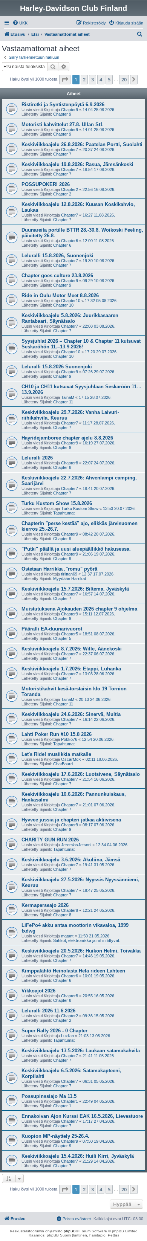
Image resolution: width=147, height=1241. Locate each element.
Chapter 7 (62, 154)
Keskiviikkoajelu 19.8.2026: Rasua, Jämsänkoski (77, 164)
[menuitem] (20, 22)
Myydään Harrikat (69, 578)
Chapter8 (69, 463)
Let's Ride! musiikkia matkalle (56, 754)
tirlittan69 (69, 574)
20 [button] (124, 79)
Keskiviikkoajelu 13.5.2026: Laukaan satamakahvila (80, 1050)
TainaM (67, 397)
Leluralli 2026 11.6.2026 (48, 1011)
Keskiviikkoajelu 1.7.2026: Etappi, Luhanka (71, 669)
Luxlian (67, 1035)
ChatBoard (63, 764)
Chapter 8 (62, 467)
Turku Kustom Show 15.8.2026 (56, 503)
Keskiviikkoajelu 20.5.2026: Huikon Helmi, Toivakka (81, 951)
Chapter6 (69, 240)
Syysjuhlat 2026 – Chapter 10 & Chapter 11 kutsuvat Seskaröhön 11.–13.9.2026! (81, 344)
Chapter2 (69, 189)
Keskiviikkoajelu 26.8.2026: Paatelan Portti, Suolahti (81, 144)
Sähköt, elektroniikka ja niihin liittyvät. (86, 940)
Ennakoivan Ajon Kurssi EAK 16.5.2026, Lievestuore (82, 1116)
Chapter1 (69, 1101)
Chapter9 (69, 109)
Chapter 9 (62, 114)
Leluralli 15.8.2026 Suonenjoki (56, 366)
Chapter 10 (63, 305)
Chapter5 (69, 634)
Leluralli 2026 (37, 458)
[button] (64, 79)
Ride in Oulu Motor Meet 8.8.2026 (60, 295)
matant (67, 936)
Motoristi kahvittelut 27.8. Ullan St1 (62, 124)
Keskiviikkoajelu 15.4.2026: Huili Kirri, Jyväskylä (77, 1156)
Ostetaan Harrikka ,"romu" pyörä (59, 569)
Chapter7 (69, 149)
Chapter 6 (62, 245)
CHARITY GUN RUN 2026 (50, 840)
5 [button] (109, 79)
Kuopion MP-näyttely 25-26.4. (55, 1136)
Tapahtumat (64, 513)
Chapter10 (70, 300)
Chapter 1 (62, 1106)
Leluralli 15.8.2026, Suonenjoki (57, 255)
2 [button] (84, 79)
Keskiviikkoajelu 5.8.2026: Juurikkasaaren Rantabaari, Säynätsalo (69, 318)
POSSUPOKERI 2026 (45, 184)
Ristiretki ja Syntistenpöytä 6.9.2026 (62, 104)
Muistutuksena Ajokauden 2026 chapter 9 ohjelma (79, 609)
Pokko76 (69, 739)
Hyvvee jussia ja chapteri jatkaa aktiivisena (71, 820)
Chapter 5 (62, 638)
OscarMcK (71, 759)
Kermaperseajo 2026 (45, 905)
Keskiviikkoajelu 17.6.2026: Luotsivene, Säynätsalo (80, 774)
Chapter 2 (62, 194)
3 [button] (92, 79)
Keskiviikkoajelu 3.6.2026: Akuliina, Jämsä (70, 859)
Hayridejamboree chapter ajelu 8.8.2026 (67, 438)
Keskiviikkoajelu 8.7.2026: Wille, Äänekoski (71, 649)
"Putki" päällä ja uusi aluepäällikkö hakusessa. (76, 549)
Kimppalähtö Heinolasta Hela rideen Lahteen (73, 971)
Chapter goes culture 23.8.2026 (57, 275)
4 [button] (101, 79)
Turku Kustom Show (79, 508)
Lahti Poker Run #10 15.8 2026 (56, 734)
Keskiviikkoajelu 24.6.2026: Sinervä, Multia (71, 714)
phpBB (70, 1231)
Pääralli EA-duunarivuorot (51, 629)
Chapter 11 (63, 402)
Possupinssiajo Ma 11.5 (49, 1096)
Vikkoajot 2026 (38, 991)
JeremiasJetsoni (76, 845)
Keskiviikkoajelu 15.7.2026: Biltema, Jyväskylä (75, 589)
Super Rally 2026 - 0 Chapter (54, 1030)
